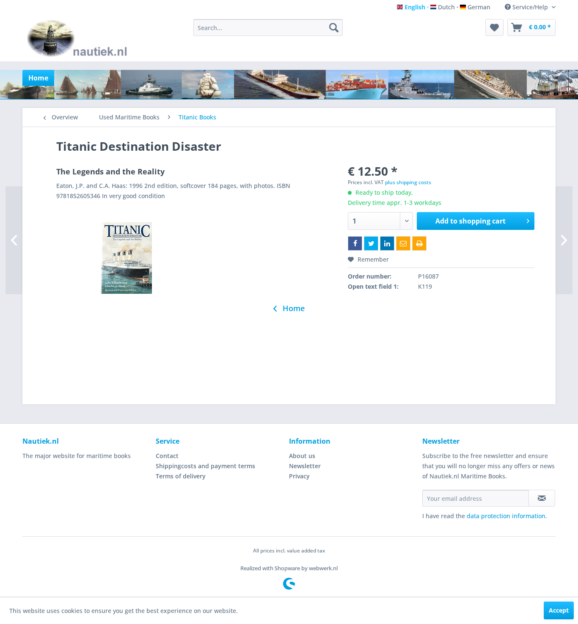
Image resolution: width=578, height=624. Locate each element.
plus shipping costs (408, 182)
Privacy (299, 476)
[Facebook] (355, 243)
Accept (559, 610)
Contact (167, 456)
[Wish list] (494, 27)
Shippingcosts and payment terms (205, 466)
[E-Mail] (403, 243)
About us (302, 456)
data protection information (506, 516)
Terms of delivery (181, 476)
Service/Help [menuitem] (530, 7)
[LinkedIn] (387, 243)
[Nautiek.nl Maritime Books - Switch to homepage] (79, 38)
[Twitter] (371, 243)
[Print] (419, 243)
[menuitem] (268, 27)
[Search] (334, 27)
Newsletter (305, 466)
